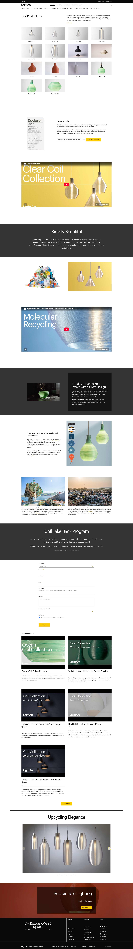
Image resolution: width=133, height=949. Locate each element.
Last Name (41, 576)
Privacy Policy (87, 934)
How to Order (71, 928)
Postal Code (41, 588)
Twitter (103, 928)
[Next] (109, 848)
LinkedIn (104, 939)
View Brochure (86, 907)
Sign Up (49, 929)
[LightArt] (26, 5)
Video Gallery (87, 932)
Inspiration (70, 934)
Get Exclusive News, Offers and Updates (53, 617)
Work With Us (87, 927)
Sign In (99, 1)
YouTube (104, 931)
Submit (44, 625)
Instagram (104, 934)
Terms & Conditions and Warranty (89, 938)
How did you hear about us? (44, 608)
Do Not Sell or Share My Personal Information (64, 946)
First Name (41, 569)
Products (70, 931)
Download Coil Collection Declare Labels (69, 139)
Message (40, 596)
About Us (70, 936)
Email (40, 582)
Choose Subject (42, 563)
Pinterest (104, 936)
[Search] (111, 5)
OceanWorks (55, 441)
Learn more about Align (93, 139)
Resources (86, 929)
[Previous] (23, 848)
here (33, 455)
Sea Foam (90, 511)
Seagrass (38, 513)
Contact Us (71, 939)
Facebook (104, 926)
